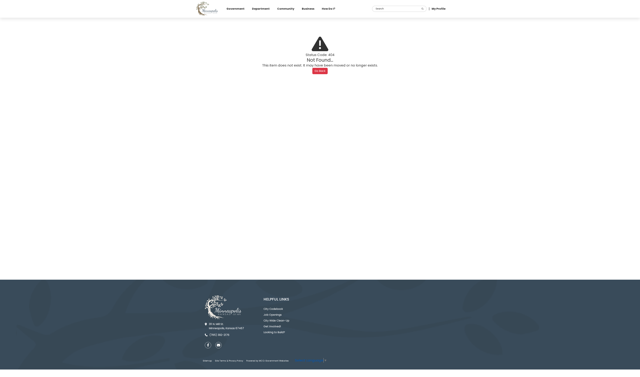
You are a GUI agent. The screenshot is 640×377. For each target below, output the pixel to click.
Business (308, 9)
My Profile (439, 9)
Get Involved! (272, 326)
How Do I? (328, 9)
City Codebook (273, 309)
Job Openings (273, 315)
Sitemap (207, 360)
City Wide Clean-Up (276, 320)
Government (235, 9)
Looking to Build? (274, 332)
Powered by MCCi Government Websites (267, 360)
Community (285, 9)
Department (261, 9)
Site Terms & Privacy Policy (229, 360)
